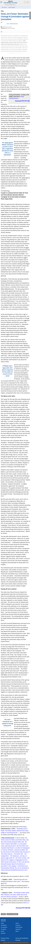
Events (2, 931)
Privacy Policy (5, 938)
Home (2, 923)
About (17, 923)
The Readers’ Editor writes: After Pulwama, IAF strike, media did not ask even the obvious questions (15, 894)
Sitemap (18, 940)
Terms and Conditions (22, 938)
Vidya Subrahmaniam (12, 23)
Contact (3, 940)
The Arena (3, 929)
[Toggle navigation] (1, 2)
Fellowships (4, 927)
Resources (18, 929)
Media (17, 931)
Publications (19, 927)
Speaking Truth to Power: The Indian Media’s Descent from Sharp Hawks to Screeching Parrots (15, 830)
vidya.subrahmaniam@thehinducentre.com (14, 870)
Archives (3, 933)
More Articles (30, 16)
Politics (3, 914)
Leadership (3, 925)
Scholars (18, 925)
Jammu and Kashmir (12, 914)
